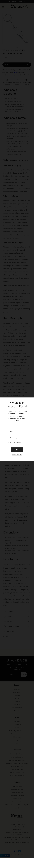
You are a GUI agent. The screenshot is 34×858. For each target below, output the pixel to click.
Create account (17, 454)
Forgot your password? (15, 442)
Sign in (17, 450)
